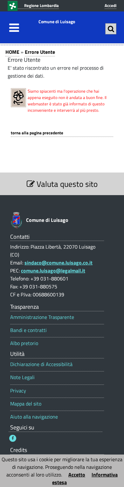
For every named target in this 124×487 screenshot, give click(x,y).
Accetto (76, 474)
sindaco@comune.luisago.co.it (58, 262)
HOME (12, 52)
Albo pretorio (24, 343)
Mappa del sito (25, 404)
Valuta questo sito (66, 184)
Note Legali (22, 377)
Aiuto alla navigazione (34, 417)
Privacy (18, 391)
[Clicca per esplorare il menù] (12, 27)
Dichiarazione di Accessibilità (41, 364)
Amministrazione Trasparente (42, 317)
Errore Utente (40, 52)
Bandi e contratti (28, 330)
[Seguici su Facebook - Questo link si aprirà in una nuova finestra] (12, 438)
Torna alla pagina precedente (37, 133)
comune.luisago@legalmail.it (53, 270)
